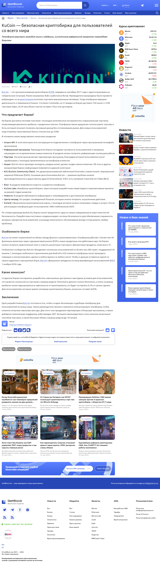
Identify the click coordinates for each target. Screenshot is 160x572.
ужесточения (26, 99)
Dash (93, 523)
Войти (127, 5)
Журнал (10, 18)
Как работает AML (121, 508)
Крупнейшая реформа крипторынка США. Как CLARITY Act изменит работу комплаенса (95, 445)
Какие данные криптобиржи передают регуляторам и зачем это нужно (140, 290)
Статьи (107, 13)
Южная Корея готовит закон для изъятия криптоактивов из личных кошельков (144, 138)
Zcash (94, 520)
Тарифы (117, 512)
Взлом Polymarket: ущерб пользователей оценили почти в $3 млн (143, 172)
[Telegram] (12, 510)
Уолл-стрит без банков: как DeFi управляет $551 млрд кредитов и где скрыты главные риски (19, 445)
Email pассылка (60, 341)
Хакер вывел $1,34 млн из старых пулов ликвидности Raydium (144, 205)
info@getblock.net (151, 483)
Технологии (46, 13)
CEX (51, 92)
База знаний (117, 13)
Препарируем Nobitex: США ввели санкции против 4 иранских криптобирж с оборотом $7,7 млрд (95, 399)
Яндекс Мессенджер (24, 341)
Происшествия (33, 13)
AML (115, 5)
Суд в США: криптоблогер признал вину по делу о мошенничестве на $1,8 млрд (145, 194)
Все (48, 508)
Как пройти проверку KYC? (138, 242)
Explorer (105, 5)
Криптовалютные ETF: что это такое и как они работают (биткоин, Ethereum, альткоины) (140, 273)
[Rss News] (5, 517)
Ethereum (95, 512)
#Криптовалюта (24, 349)
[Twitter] (5, 510)
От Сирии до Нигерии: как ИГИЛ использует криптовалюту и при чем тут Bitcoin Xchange (57, 399)
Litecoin (95, 527)
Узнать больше (103, 468)
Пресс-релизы (130, 13)
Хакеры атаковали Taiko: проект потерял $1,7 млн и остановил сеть (144, 183)
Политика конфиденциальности (145, 509)
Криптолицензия (120, 520)
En (3, 547)
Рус (3, 545)
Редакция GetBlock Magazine (20, 325)
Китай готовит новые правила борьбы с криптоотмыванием (145, 149)
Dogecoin (95, 535)
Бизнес (50, 512)
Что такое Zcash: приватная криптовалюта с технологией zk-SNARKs (139, 228)
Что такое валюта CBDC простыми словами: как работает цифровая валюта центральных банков (139, 256)
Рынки (49, 516)
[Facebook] (20, 510)
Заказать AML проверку (75, 468)
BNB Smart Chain (98, 538)
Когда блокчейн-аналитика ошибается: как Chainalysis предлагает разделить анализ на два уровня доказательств (20, 399)
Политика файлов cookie (146, 518)
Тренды (88, 13)
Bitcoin (94, 508)
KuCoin (5, 92)
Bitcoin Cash (96, 516)
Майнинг (78, 13)
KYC (112, 260)
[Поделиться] (15, 330)
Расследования (18, 13)
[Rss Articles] (12, 517)
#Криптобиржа (9, 349)
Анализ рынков (75, 520)
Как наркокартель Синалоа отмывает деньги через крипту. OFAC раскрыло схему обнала (57, 445)
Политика (97, 13)
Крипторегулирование (63, 13)
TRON (94, 531)
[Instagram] (27, 510)
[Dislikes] (113, 330)
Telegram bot (119, 516)
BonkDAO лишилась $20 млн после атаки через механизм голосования (145, 161)
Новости (5, 13)
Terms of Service (142, 514)
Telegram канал (95, 341)
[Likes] (107, 330)
